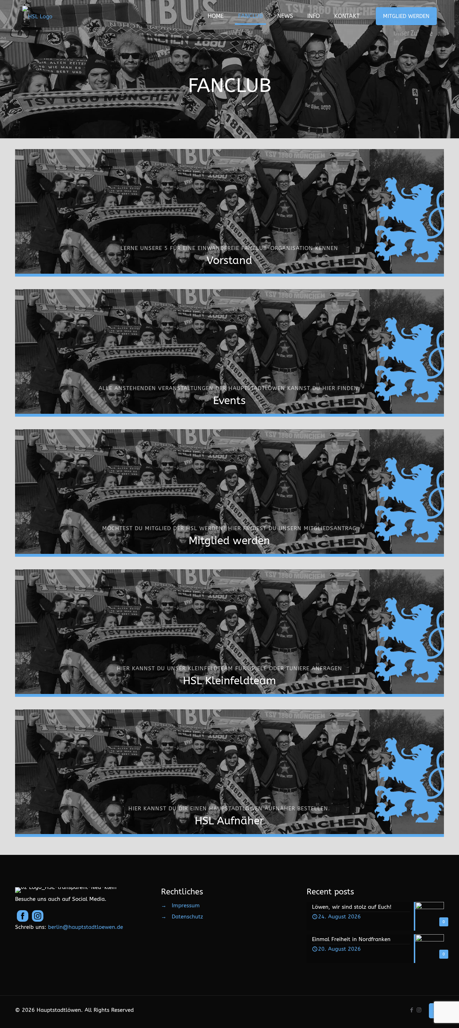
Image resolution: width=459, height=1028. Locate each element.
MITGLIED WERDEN (406, 16)
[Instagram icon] (419, 1010)
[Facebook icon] (411, 1010)
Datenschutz (187, 916)
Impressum (186, 905)
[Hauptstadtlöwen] (37, 16)
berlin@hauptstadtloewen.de (85, 927)
